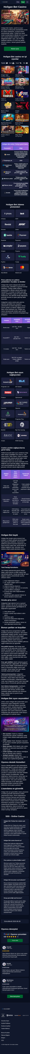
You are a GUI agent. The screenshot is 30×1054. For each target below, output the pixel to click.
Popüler (3, 63)
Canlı (10, 63)
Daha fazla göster (15, 996)
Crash (17, 63)
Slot (24, 63)
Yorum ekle (15, 940)
